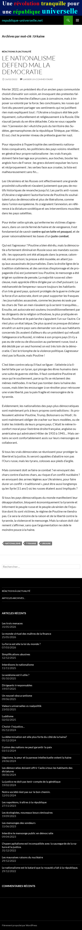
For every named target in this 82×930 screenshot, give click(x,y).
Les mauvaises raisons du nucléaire (22, 857)
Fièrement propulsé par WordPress (19, 925)
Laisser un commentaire (38, 79)
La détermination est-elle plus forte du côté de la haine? (34, 736)
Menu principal (77, 20)
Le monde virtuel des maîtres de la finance (26, 633)
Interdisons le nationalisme (18, 664)
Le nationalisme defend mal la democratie (29, 65)
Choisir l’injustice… (13, 726)
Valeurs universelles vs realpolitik (21, 705)
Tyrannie (31, 543)
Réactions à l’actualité (16, 591)
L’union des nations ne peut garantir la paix (27, 747)
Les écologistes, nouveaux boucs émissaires (27, 812)
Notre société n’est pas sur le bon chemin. (26, 792)
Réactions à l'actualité (16, 51)
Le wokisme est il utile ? (15, 675)
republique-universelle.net (22, 20)
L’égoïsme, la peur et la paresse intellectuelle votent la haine (36, 757)
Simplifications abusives (16, 654)
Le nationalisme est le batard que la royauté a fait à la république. (40, 867)
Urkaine (46, 543)
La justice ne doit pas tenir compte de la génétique (31, 781)
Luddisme (7, 716)
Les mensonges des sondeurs (18, 822)
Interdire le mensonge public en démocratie (27, 833)
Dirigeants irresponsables (17, 685)
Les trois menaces (12, 623)
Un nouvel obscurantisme (17, 695)
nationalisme (13, 543)
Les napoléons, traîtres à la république (24, 802)
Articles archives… (13, 598)
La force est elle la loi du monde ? (21, 644)
